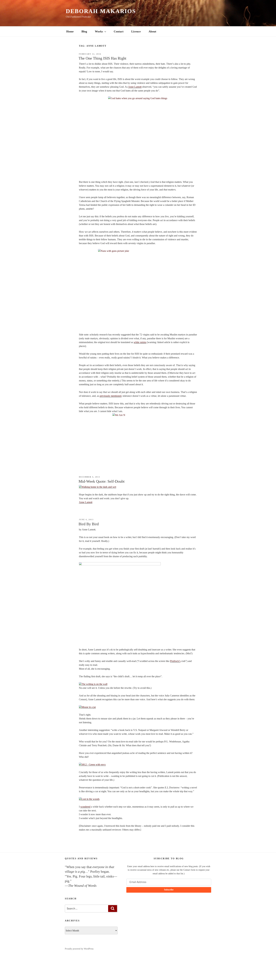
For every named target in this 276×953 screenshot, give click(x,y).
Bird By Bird (89, 524)
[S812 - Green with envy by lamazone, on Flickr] (92, 764)
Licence (136, 31)
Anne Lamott (135, 86)
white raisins (140, 342)
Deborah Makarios (101, 11)
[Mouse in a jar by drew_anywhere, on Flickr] (87, 707)
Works (99, 31)
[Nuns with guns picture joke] (138, 289)
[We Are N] (138, 437)
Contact (118, 31)
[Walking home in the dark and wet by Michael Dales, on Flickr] (97, 487)
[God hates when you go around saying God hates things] (138, 136)
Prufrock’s (175, 661)
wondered (85, 806)
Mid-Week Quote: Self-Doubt (102, 481)
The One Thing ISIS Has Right (102, 58)
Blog (84, 31)
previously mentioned (110, 396)
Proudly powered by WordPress (79, 949)
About (152, 31)
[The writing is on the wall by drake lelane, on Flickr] (93, 684)
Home (70, 31)
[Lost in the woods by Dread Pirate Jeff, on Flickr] (89, 799)
